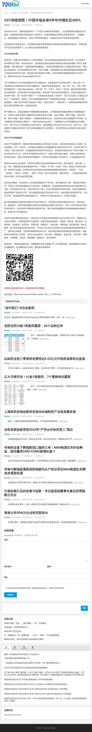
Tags (32, 649)
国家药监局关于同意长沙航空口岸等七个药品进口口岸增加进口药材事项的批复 (35, 684)
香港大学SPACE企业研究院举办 (26, 513)
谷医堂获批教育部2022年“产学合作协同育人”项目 (38, 429)
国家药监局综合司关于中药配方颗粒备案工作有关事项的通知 (28, 679)
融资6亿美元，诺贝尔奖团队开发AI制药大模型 (23, 639)
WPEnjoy (53, 728)
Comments (24, 649)
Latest (14, 649)
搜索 (84, 608)
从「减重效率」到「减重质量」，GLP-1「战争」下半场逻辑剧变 (31, 635)
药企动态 (14, 13)
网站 (6, 577)
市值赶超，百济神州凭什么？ (16, 627)
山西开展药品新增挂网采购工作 (16, 658)
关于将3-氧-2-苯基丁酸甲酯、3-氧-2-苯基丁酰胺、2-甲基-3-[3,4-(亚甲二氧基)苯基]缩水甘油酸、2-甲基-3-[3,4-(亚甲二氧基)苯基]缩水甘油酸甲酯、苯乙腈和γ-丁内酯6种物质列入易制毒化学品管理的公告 (44, 673)
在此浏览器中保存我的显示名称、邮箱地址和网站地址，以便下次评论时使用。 (36, 588)
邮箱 (49, 566)
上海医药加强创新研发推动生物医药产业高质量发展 (40, 412)
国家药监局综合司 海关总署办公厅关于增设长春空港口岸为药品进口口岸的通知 (36, 689)
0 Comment (38, 25)
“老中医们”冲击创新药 (19, 308)
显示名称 (8, 566)
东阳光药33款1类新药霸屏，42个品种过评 (33, 326)
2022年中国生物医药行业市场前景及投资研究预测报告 (26, 668)
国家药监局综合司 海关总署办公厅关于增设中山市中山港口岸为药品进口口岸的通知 (37, 694)
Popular (6, 649)
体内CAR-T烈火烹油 (12, 631)
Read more (70, 317)
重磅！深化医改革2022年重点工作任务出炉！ (22, 654)
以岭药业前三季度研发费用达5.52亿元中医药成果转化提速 (44, 359)
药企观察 (17, 25)
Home (6, 13)
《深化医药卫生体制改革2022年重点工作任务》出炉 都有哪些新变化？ (32, 663)
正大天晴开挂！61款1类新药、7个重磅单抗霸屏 (37, 377)
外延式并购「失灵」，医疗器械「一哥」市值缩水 (25, 623)
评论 (6, 540)
